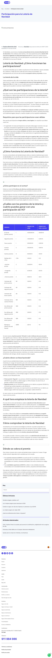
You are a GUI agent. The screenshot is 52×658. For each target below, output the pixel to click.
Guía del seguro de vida (6, 597)
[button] (47, 2)
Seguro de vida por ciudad (7, 606)
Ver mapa (4, 632)
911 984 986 (9, 638)
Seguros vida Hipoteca (6, 612)
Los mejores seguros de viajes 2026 (11, 510)
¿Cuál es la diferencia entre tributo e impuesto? (14, 513)
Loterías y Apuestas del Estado (29, 432)
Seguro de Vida (7, 84)
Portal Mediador (5, 621)
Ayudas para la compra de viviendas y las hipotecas (15, 532)
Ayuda (3, 579)
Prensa (3, 561)
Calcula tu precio (5, 588)
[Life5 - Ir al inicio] (7, 2)
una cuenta (28, 474)
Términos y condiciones (7, 646)
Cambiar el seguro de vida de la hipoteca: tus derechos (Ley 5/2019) (19, 506)
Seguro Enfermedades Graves (8, 618)
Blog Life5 (4, 582)
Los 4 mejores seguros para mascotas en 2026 (14, 503)
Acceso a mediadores (6, 624)
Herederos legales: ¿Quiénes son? (11, 500)
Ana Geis (26, 46)
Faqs (2, 576)
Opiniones (4, 570)
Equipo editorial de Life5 (10, 46)
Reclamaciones (5, 591)
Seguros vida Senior (6, 615)
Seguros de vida (5, 604)
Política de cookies (6, 652)
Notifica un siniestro (6, 594)
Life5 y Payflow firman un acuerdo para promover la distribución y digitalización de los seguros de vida (26, 525)
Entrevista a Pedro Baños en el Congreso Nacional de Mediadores (18, 529)
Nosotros (3, 564)
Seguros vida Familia (6, 609)
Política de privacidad (6, 649)
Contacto (3, 567)
